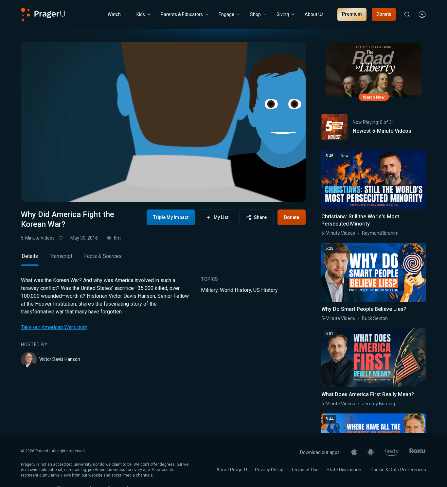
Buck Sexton (375, 318)
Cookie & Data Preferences (398, 469)
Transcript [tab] (61, 256)
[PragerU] (43, 14)
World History (235, 290)
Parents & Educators (182, 14)
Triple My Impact (170, 217)
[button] (34, 190)
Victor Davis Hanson (59, 359)
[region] (163, 122)
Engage (226, 14)
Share (260, 217)
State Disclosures (345, 469)
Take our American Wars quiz (54, 327)
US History (265, 290)
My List (221, 217)
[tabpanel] (163, 322)
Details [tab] (30, 256)
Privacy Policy (269, 469)
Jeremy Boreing (378, 403)
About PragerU (231, 469)
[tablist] (163, 259)
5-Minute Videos (38, 238)
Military (209, 290)
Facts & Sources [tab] (103, 256)
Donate (383, 14)
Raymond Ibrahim (380, 233)
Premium (352, 14)
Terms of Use (305, 469)
